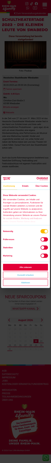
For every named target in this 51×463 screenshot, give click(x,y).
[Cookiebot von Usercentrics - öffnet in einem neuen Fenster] (36, 178)
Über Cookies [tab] (41, 186)
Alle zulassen (25, 267)
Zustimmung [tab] (9, 186)
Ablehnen (25, 282)
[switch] (44, 239)
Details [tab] (25, 186)
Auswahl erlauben (25, 275)
